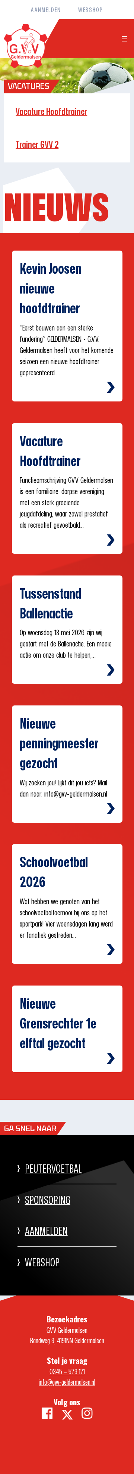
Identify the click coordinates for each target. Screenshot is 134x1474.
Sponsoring (47, 1199)
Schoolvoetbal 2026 (54, 871)
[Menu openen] (124, 38)
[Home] (24, 65)
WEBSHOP (42, 1262)
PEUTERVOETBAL (53, 1168)
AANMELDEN (46, 1230)
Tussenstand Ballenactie (50, 603)
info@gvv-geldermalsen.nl (67, 1382)
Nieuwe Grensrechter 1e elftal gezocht (58, 1023)
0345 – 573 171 (67, 1371)
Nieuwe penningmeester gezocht (59, 743)
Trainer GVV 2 (37, 144)
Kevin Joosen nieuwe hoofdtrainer (51, 288)
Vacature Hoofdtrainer (51, 111)
